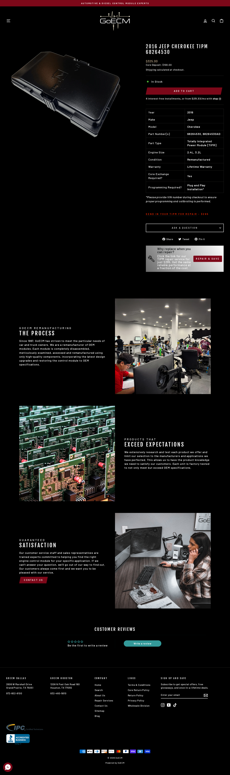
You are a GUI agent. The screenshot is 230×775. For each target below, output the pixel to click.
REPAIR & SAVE (208, 258)
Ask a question (185, 227)
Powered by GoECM (115, 763)
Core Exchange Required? (158, 176)
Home (98, 684)
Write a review (142, 643)
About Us (100, 695)
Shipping (151, 69)
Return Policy (135, 695)
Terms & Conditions (139, 684)
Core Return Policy (138, 690)
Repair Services (104, 700)
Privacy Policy (136, 700)
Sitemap (100, 710)
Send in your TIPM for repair (171, 214)
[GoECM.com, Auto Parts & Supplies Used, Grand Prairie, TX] (18, 739)
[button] (8, 767)
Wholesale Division (139, 705)
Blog (97, 716)
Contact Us (33, 580)
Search (99, 690)
